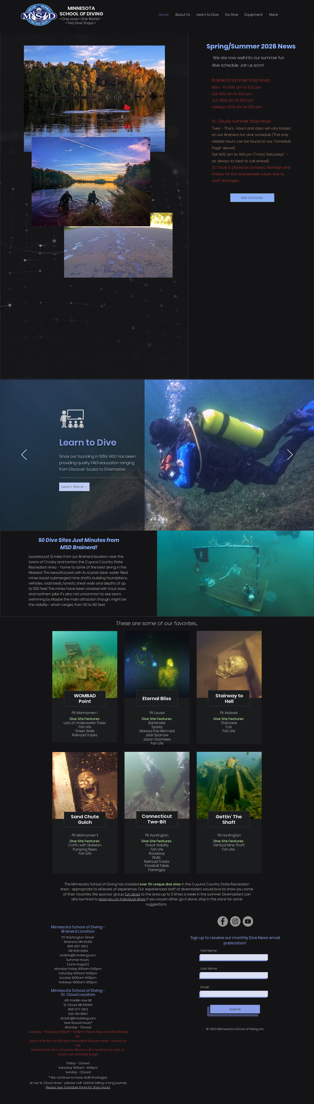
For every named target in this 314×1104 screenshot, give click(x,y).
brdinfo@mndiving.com (78, 955)
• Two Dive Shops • (80, 23)
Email (205, 987)
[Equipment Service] (166, 519)
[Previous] (24, 455)
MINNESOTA (81, 8)
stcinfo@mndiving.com (78, 1018)
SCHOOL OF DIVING (81, 13)
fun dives (132, 894)
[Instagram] (235, 921)
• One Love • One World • (80, 18)
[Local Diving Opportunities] (155, 519)
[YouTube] (248, 921)
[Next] (290, 455)
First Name (209, 950)
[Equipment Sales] (151, 519)
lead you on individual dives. (122, 899)
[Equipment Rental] (162, 519)
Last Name (209, 968)
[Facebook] (222, 921)
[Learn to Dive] (147, 519)
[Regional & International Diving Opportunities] (159, 519)
